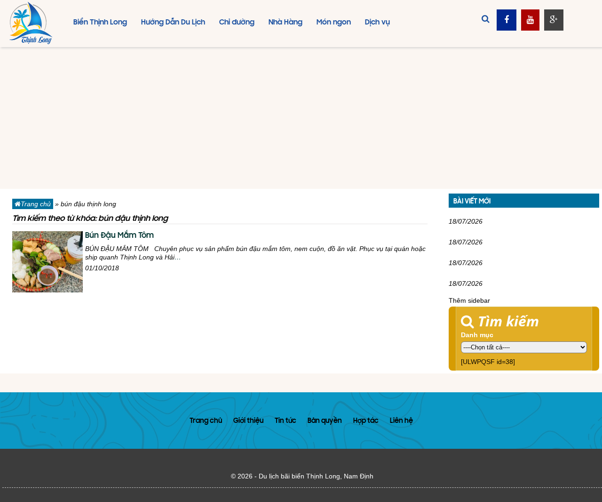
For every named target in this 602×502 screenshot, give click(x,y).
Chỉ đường (236, 22)
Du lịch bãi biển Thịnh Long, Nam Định (316, 476)
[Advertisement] (301, 118)
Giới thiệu (248, 421)
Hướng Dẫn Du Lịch (173, 22)
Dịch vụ (377, 22)
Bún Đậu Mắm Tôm (119, 236)
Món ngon (334, 22)
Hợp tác (366, 421)
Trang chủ (36, 204)
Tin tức (285, 421)
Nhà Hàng (285, 22)
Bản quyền (325, 421)
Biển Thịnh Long (100, 22)
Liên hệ (401, 421)
